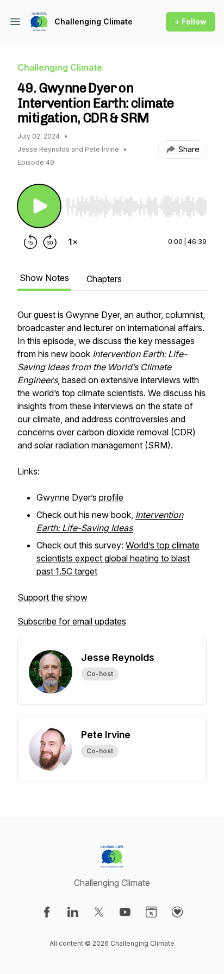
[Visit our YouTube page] (125, 912)
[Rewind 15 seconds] (30, 241)
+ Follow (191, 21)
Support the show (52, 597)
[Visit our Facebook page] (46, 912)
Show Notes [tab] (44, 277)
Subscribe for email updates (71, 621)
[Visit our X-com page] (99, 912)
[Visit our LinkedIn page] (72, 912)
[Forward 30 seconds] (50, 241)
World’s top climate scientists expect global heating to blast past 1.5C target (118, 558)
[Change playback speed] (73, 241)
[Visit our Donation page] (177, 912)
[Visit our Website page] (151, 912)
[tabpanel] (112, 473)
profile (111, 497)
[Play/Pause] (39, 206)
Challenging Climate (93, 21)
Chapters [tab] (104, 278)
